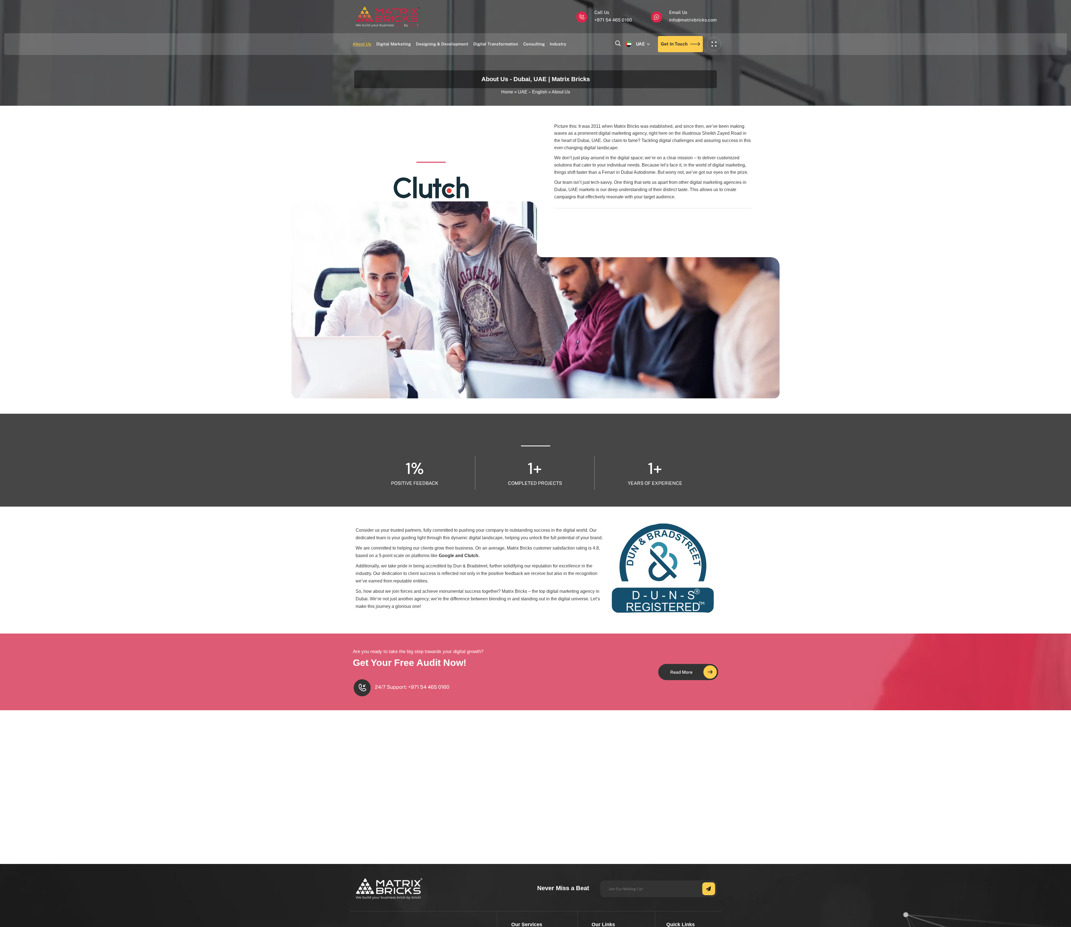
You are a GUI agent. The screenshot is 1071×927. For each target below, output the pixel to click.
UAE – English (532, 92)
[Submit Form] (708, 888)
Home (507, 92)
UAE (640, 44)
